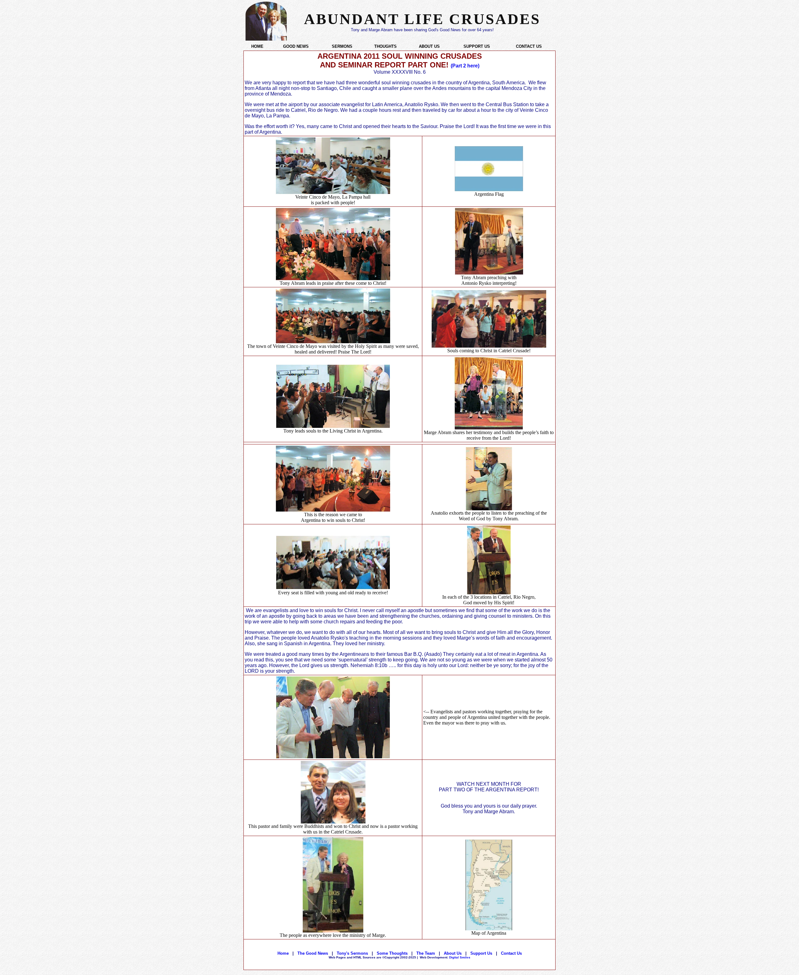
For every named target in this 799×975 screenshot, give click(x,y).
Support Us (481, 953)
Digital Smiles (445, 957)
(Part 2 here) (465, 65)
